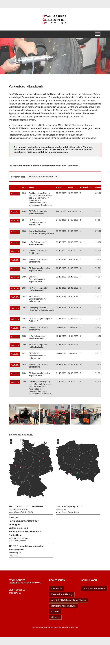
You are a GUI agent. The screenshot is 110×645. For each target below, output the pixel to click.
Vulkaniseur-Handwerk (94, 588)
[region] (55, 56)
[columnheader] (24, 187)
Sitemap (55, 617)
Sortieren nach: (18, 176)
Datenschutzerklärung (61, 594)
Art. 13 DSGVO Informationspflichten (68, 600)
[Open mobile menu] (98, 34)
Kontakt (55, 611)
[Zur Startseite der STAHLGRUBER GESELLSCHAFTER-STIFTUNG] (55, 29)
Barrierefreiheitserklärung (63, 605)
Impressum (56, 588)
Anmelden (15, 194)
